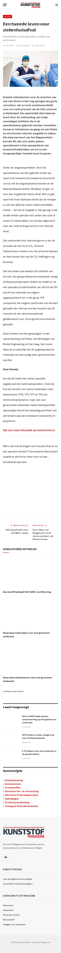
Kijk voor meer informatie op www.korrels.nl (29, 430)
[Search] (56, 4)
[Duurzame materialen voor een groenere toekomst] (30, 613)
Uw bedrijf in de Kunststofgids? (18, 883)
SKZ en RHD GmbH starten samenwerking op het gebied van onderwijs (39, 719)
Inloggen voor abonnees (14, 924)
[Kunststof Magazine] (31, 5)
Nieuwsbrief (9, 919)
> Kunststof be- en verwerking (21, 791)
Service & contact (11, 915)
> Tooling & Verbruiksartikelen (20, 805)
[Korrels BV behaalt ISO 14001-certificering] (30, 572)
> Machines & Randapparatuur (20, 794)
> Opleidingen (11, 798)
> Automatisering (13, 780)
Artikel (7, 16)
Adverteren (8, 910)
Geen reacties (24, 45)
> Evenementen (12, 783)
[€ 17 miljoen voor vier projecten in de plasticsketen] (11, 754)
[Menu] (5, 4)
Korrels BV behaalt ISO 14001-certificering (27, 591)
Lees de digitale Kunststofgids (17, 879)
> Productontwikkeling (16, 802)
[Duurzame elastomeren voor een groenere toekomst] (30, 657)
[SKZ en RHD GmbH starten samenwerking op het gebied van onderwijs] (11, 720)
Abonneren (8, 905)
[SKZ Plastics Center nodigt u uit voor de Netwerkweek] (11, 738)
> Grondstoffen (12, 787)
